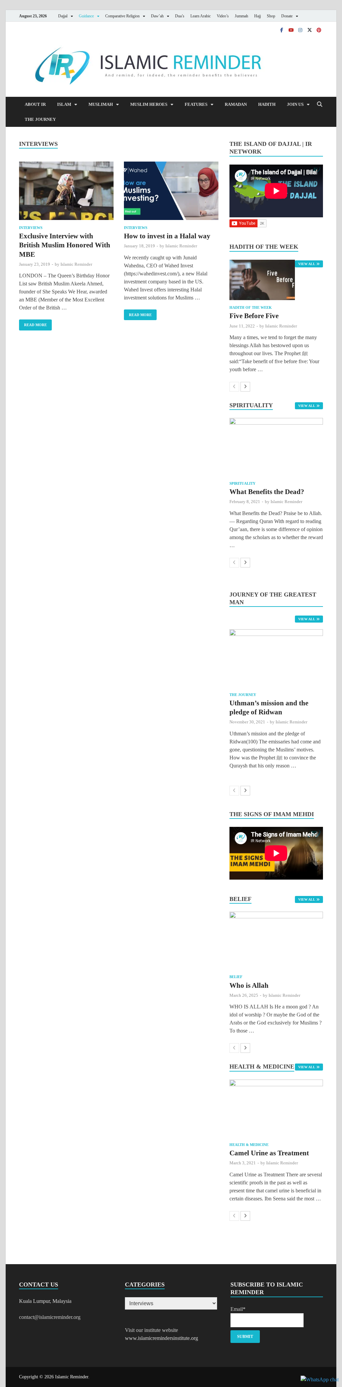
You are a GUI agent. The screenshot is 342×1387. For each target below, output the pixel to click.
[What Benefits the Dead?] (276, 447)
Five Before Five (254, 316)
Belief (235, 977)
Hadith (267, 104)
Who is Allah (249, 985)
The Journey (40, 119)
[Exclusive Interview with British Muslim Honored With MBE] (66, 192)
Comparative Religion (122, 16)
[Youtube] (291, 30)
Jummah (241, 16)
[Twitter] (310, 30)
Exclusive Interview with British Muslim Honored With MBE (64, 245)
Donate (287, 16)
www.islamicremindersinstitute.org (161, 1338)
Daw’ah (157, 16)
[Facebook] (282, 30)
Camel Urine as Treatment (269, 1153)
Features (196, 104)
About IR (35, 104)
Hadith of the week (250, 307)
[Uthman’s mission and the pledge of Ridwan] (276, 658)
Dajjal (62, 16)
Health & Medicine (249, 1145)
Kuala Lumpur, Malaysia (45, 1301)
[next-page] (245, 387)
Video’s (223, 16)
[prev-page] (234, 387)
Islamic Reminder (76, 264)
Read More (33, 323)
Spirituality (242, 483)
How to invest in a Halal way (167, 236)
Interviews (30, 228)
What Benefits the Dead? (266, 492)
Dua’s (179, 16)
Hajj (257, 16)
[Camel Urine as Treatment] (276, 1108)
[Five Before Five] (276, 280)
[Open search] (320, 104)
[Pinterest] (319, 30)
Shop (271, 16)
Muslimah (101, 104)
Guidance (86, 16)
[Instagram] (300, 30)
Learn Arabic (200, 16)
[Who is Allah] (276, 940)
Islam (64, 104)
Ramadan (236, 104)
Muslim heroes (148, 104)
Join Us (295, 104)
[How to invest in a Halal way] (171, 192)
